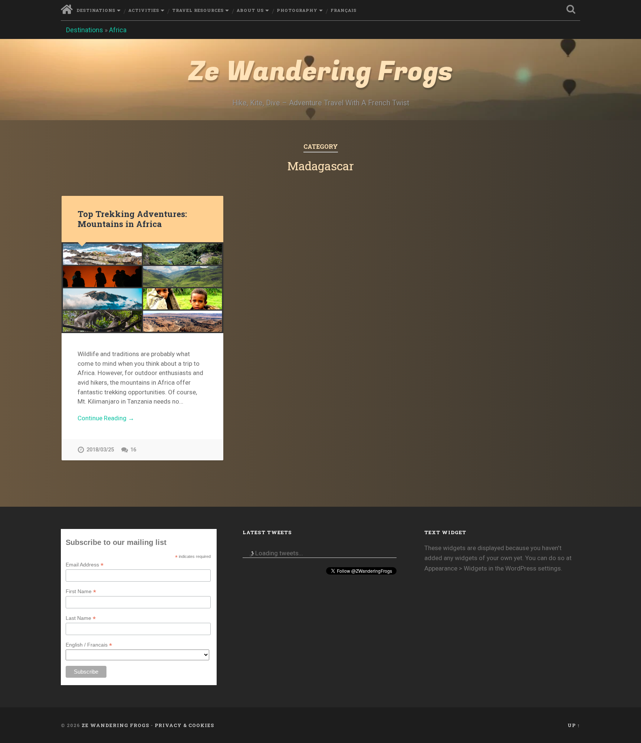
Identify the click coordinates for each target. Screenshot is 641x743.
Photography (297, 10)
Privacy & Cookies (184, 725)
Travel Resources (198, 10)
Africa (117, 30)
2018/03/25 (100, 450)
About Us (250, 10)
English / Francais (89, 644)
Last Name (81, 618)
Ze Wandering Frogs (320, 72)
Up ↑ (574, 725)
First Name (81, 591)
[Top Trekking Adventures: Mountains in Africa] (142, 287)
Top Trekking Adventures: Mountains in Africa (132, 218)
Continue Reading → (106, 418)
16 (133, 450)
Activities (143, 10)
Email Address (84, 564)
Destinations (95, 10)
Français (343, 10)
